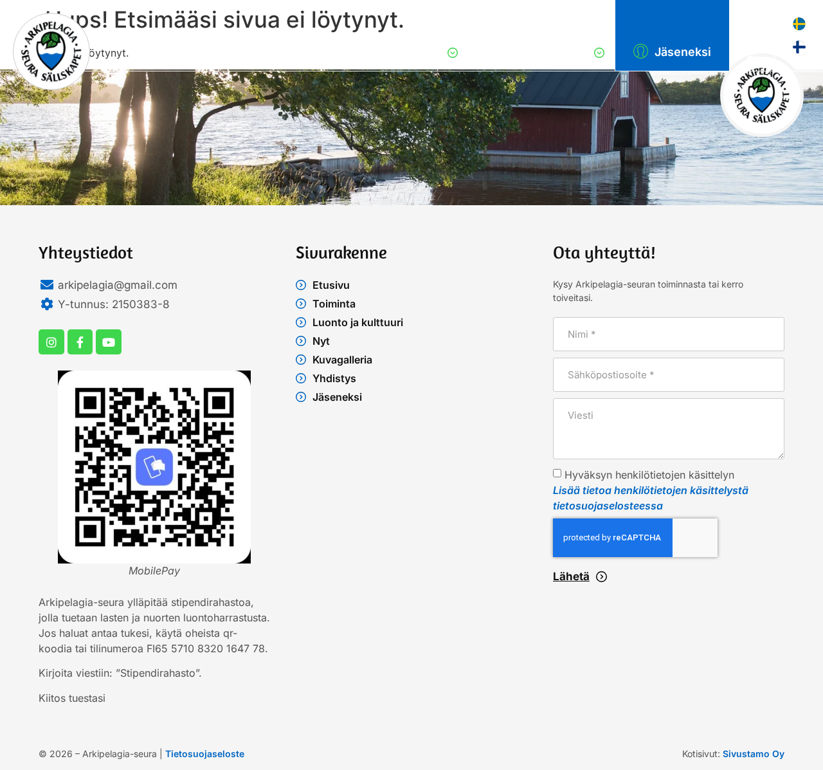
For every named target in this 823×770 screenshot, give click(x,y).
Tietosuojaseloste (204, 753)
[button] (441, 52)
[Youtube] (109, 342)
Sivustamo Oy (753, 753)
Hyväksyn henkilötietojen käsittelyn (650, 490)
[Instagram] (51, 342)
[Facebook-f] (80, 342)
